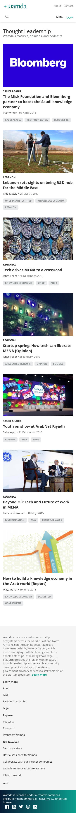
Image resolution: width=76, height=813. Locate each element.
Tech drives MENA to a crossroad (32, 269)
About (57, 6)
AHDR (54, 283)
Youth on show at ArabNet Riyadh (34, 426)
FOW (33, 520)
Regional (9, 264)
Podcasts (8, 721)
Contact (68, 6)
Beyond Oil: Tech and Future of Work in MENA (36, 504)
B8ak (24, 439)
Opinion (42, 363)
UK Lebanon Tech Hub (18, 200)
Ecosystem (44, 596)
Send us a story (12, 748)
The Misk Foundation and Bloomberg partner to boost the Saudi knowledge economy (37, 101)
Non (36, 439)
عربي (69, 16)
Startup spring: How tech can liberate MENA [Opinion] (37, 348)
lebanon (10, 207)
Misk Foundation (37, 119)
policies (58, 363)
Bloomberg (61, 119)
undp (41, 283)
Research (8, 728)
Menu (59, 16)
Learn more (39, 674)
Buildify (10, 439)
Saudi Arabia (12, 91)
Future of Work (52, 520)
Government (13, 603)
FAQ (5, 694)
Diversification (15, 520)
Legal (6, 708)
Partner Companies (15, 701)
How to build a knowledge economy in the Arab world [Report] (37, 581)
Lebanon (9, 177)
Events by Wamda (14, 735)
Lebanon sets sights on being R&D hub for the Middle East (38, 185)
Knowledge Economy (51, 200)
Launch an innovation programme (24, 768)
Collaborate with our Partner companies (27, 761)
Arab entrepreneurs (18, 363)
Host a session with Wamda (20, 755)
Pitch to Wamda (12, 775)
